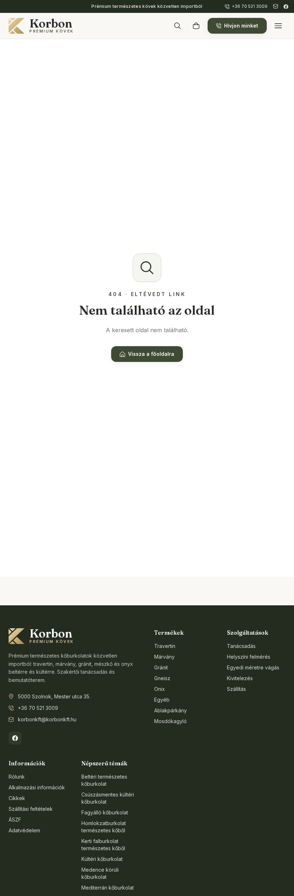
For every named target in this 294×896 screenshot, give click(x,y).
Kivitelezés (240, 678)
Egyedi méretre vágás (253, 667)
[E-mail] (275, 6)
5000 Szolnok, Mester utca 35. (54, 696)
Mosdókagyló (170, 721)
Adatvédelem (24, 830)
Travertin (164, 646)
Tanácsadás (241, 646)
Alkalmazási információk (37, 787)
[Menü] (278, 26)
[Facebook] (286, 6)
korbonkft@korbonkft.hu (47, 719)
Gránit (161, 667)
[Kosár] (196, 26)
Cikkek (17, 798)
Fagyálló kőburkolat (104, 812)
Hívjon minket (241, 26)
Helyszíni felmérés (248, 657)
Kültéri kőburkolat (102, 859)
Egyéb (162, 700)
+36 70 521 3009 (38, 708)
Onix (159, 689)
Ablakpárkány (170, 710)
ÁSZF (15, 820)
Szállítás (236, 689)
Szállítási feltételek (31, 809)
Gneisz (162, 678)
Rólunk (17, 777)
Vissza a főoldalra (151, 354)
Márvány (164, 657)
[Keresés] (177, 26)
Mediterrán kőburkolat (107, 888)
